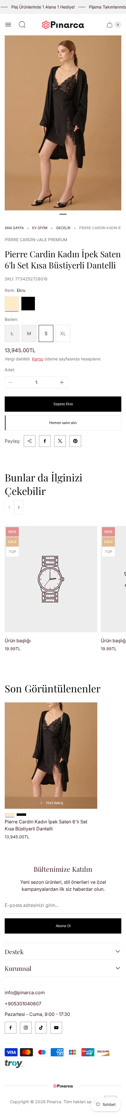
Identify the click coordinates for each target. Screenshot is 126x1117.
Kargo (37, 358)
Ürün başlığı (18, 640)
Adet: (10, 369)
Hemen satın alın (63, 422)
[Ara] (22, 24)
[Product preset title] (51, 579)
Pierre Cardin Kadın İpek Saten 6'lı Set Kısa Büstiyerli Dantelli (46, 825)
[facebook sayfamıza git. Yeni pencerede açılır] (10, 1027)
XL (63, 333)
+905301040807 (23, 1004)
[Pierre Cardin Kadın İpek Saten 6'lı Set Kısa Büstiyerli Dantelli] (51, 755)
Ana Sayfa (14, 228)
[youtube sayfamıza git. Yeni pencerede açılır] (56, 1027)
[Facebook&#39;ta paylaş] (45, 441)
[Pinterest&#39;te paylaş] (75, 441)
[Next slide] (18, 507)
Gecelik (63, 228)
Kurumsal (18, 968)
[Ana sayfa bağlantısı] (63, 1086)
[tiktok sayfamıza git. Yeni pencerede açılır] (41, 1027)
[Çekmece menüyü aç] (8, 24)
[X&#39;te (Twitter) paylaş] (60, 441)
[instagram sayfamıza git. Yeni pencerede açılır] (26, 1027)
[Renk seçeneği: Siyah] (21, 814)
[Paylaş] (29, 441)
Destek (14, 951)
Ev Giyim (39, 228)
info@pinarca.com (25, 992)
